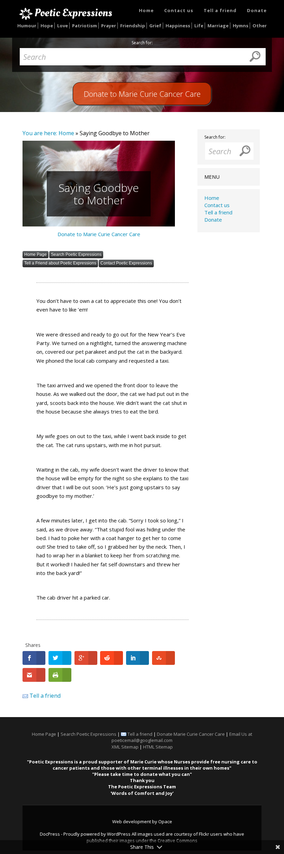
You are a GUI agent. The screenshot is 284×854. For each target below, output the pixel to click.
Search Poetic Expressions (76, 254)
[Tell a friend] (25, 695)
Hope (47, 25)
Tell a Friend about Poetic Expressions (60, 263)
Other (259, 25)
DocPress (50, 834)
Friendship (132, 25)
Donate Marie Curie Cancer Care (191, 734)
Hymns (240, 25)
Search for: (142, 43)
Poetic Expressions (73, 12)
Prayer (108, 25)
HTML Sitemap (158, 747)
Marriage (218, 25)
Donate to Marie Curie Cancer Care (98, 234)
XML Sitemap (125, 747)
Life (198, 25)
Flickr (204, 834)
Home (146, 10)
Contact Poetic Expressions (126, 263)
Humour (26, 25)
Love (62, 25)
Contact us (178, 10)
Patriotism (84, 25)
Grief (155, 25)
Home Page (35, 254)
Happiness (178, 25)
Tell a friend (220, 10)
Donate (257, 10)
